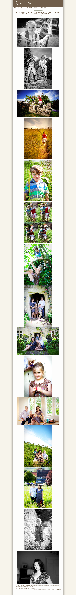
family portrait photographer (29, 585)
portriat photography (22, 586)
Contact (35, 7)
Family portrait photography (38, 15)
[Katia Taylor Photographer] (24, 6)
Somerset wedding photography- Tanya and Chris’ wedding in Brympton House (25, 588)
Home (15, 7)
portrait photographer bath (54, 585)
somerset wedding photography (29, 586)
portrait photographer (47, 585)
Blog (45, 7)
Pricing (30, 7)
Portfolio (26, 7)
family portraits (43, 585)
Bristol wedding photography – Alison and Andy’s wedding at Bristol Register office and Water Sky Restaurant (47, 589)
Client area (40, 7)
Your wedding (20, 7)
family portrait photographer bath (37, 585)
